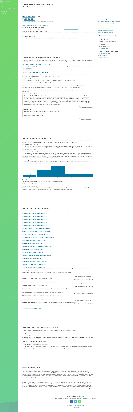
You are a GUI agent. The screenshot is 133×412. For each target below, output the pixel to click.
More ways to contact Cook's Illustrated (105, 32)
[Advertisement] (53, 47)
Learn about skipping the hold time (29, 78)
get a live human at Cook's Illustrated (71, 29)
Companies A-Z (4, 11)
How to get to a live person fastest (104, 26)
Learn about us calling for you (28, 69)
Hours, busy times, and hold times (104, 28)
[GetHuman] (5, 1)
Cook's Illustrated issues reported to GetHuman (31, 308)
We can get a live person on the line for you (35, 72)
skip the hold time (71, 38)
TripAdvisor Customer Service (103, 57)
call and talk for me (35, 183)
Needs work (81, 396)
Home (2, 6)
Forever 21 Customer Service (103, 55)
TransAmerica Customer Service (104, 53)
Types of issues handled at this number (105, 30)
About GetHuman (4, 13)
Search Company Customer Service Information (8, 9)
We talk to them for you (27, 25)
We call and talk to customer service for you (106, 23)
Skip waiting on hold (37, 25)
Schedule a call (45, 25)
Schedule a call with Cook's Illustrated (29, 149)
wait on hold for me (44, 183)
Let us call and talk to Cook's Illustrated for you (36, 64)
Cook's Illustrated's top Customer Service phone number (109, 21)
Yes (77, 396)
